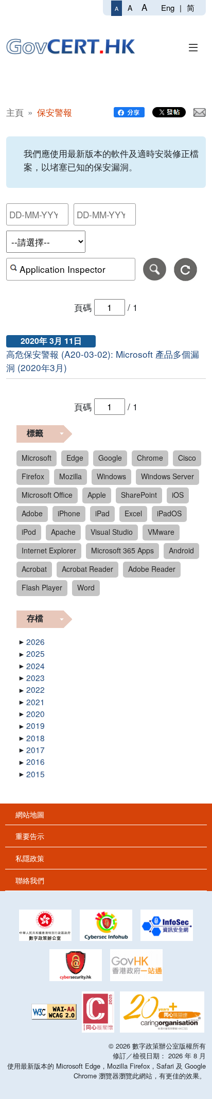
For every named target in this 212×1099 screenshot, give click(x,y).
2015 (35, 773)
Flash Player (42, 587)
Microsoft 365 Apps (122, 550)
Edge (74, 457)
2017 (35, 749)
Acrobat (34, 569)
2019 (35, 725)
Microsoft (36, 457)
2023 (35, 677)
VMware (161, 532)
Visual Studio (112, 532)
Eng (167, 7)
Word (86, 587)
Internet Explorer (49, 550)
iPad (102, 513)
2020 (35, 713)
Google (110, 457)
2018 (35, 737)
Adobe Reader (151, 569)
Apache (63, 532)
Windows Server (167, 476)
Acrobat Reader (87, 569)
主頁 (15, 112)
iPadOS (169, 513)
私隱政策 (29, 857)
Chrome (150, 457)
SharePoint (139, 495)
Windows (111, 476)
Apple (96, 495)
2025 (35, 653)
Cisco (187, 457)
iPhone (69, 513)
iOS (178, 495)
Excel (133, 513)
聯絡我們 (29, 880)
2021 (35, 701)
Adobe (32, 513)
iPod (29, 532)
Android (181, 550)
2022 (35, 689)
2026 (35, 641)
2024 (35, 665)
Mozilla (70, 476)
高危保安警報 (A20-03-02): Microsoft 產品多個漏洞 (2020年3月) (102, 360)
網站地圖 (29, 814)
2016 (35, 761)
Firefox (33, 476)
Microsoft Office (47, 495)
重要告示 (29, 835)
